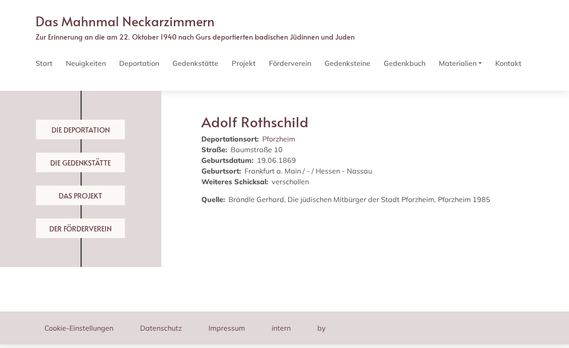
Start (44, 63)
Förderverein (290, 63)
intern (281, 328)
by (321, 328)
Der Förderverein (80, 228)
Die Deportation (81, 129)
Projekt (244, 63)
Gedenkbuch (404, 63)
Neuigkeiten (86, 63)
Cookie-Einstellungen (78, 328)
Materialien (458, 63)
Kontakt (508, 63)
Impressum (226, 328)
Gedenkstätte (195, 63)
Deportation (139, 63)
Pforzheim (278, 138)
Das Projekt (80, 195)
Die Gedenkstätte (80, 162)
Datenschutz (161, 328)
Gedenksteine (347, 63)
